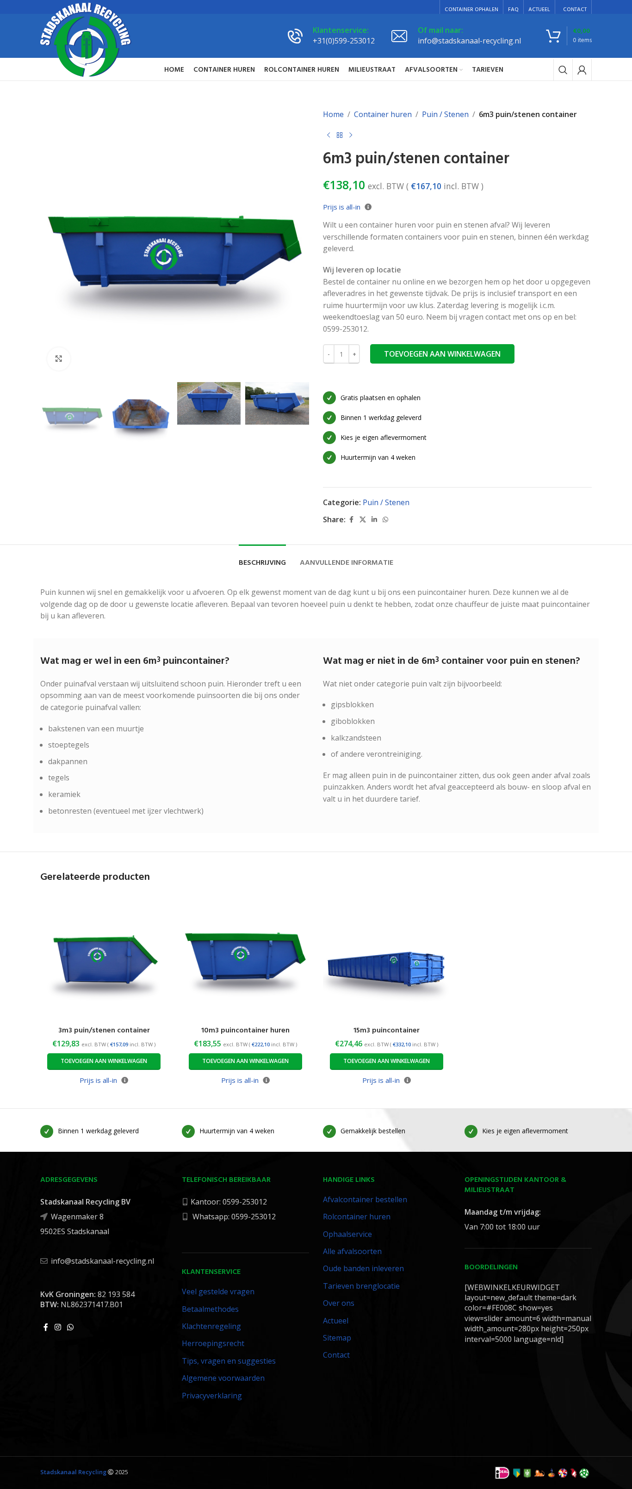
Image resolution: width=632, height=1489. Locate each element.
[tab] (262, 558)
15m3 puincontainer (386, 1031)
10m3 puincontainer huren (245, 1031)
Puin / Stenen (445, 114)
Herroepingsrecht (213, 1343)
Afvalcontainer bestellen (365, 1199)
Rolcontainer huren (356, 1216)
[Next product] (350, 135)
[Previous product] (328, 135)
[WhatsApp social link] (385, 519)
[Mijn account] (582, 70)
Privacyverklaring (212, 1395)
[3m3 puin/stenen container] (104, 958)
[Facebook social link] (351, 519)
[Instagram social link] (57, 1327)
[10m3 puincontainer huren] (246, 958)
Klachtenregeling (211, 1326)
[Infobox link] (331, 36)
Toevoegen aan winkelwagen (442, 354)
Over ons (338, 1303)
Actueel (335, 1321)
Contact (336, 1355)
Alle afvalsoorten (352, 1251)
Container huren (383, 114)
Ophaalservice (347, 1234)
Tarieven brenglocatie (361, 1286)
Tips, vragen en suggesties (229, 1361)
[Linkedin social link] (374, 519)
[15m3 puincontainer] (387, 958)
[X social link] (363, 519)
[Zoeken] (563, 70)
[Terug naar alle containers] (339, 135)
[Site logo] (86, 39)
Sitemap (337, 1338)
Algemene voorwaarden (223, 1378)
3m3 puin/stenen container (104, 1031)
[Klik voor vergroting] (58, 359)
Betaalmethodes (210, 1309)
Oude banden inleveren (363, 1268)
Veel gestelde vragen (218, 1291)
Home (333, 114)
